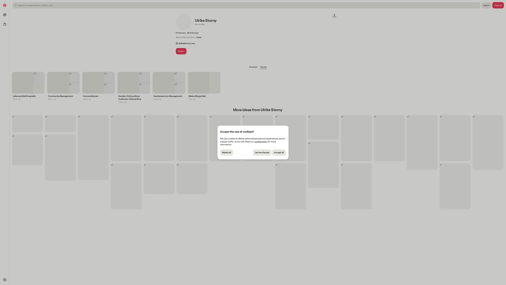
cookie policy (260, 141)
